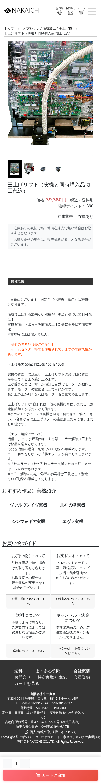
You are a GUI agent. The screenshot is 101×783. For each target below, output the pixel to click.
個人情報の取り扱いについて (52, 731)
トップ (9, 28)
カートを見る (26, 683)
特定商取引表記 (52, 677)
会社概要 (82, 671)
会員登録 (82, 677)
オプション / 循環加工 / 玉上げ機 (47, 28)
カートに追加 (53, 775)
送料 (18, 671)
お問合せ (22, 677)
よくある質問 (47, 671)
